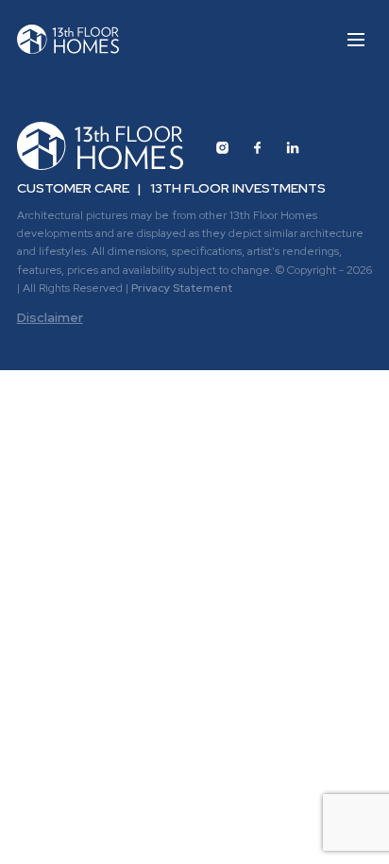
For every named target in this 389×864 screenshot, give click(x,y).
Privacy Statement (181, 288)
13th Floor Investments (238, 187)
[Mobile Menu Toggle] (355, 39)
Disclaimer (50, 317)
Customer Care (73, 187)
